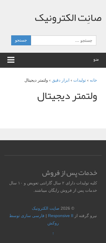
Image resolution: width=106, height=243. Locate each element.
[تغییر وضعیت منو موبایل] (10, 60)
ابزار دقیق (60, 80)
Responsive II (60, 215)
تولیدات (79, 80)
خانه (93, 80)
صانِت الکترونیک (68, 17)
